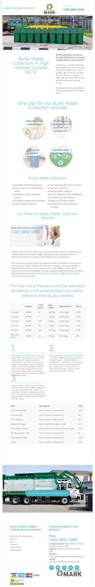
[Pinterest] (77, 567)
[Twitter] (58, 567)
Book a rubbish (16, 550)
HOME (14, 8)
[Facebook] (51, 567)
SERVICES (7, 8)
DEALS (19, 8)
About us (13, 539)
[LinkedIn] (70, 567)
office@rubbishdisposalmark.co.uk (64, 561)
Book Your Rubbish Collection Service (47, 493)
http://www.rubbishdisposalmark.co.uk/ (66, 556)
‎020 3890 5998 (26, 231)
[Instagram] (64, 567)
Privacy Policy (15, 547)
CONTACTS (30, 8)
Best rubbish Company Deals (21, 536)
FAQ (24, 8)
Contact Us (14, 544)
